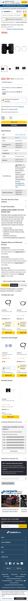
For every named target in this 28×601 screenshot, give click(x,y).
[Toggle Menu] (2, 12)
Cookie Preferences (19, 580)
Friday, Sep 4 (21, 106)
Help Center (24, 285)
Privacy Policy (6, 576)
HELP (2, 547)
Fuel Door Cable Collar (20, 134)
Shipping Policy (19, 252)
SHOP (2, 537)
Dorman (17, 137)
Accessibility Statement (7, 580)
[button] (14, 2)
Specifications (6, 131)
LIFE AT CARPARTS (6, 542)
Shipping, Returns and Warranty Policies (11, 243)
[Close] (26, 591)
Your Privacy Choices (14, 582)
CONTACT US (4, 557)
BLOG (2, 552)
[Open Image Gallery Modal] (14, 48)
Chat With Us (6, 285)
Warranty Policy (14, 574)
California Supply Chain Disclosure (14, 578)
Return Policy (19, 263)
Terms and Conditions (20, 576)
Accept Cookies (20, 598)
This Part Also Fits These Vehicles (9, 201)
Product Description (8, 207)
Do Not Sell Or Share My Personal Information (14, 584)
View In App (24, 2)
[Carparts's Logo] (8, 11)
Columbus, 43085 (13, 109)
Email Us (15, 285)
